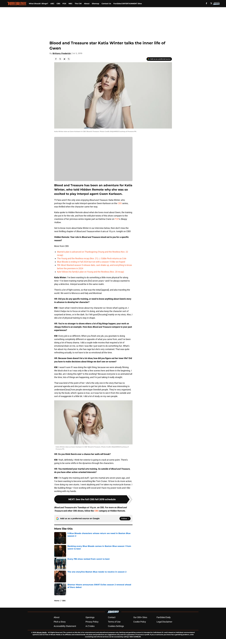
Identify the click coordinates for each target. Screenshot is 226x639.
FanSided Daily (164, 617)
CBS (58, 3)
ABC (52, 3)
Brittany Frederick (62, 53)
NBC (70, 3)
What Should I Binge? (38, 3)
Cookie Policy (139, 621)
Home (56, 601)
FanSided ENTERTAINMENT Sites (127, 3)
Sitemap (95, 3)
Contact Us (106, 3)
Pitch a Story (60, 621)
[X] (211, 3)
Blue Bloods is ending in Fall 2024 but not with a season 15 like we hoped (91, 262)
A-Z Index (90, 626)
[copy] (68, 59)
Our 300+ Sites (140, 617)
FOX (64, 3)
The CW (78, 3)
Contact (111, 617)
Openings (90, 617)
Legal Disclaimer (164, 621)
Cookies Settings (116, 626)
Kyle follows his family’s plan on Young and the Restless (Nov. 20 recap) (90, 271)
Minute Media (42, 632)
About (86, 3)
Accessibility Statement (65, 626)
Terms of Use (114, 621)
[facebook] (206, 3)
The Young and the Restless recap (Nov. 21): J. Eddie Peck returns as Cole (91, 258)
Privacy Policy (92, 621)
